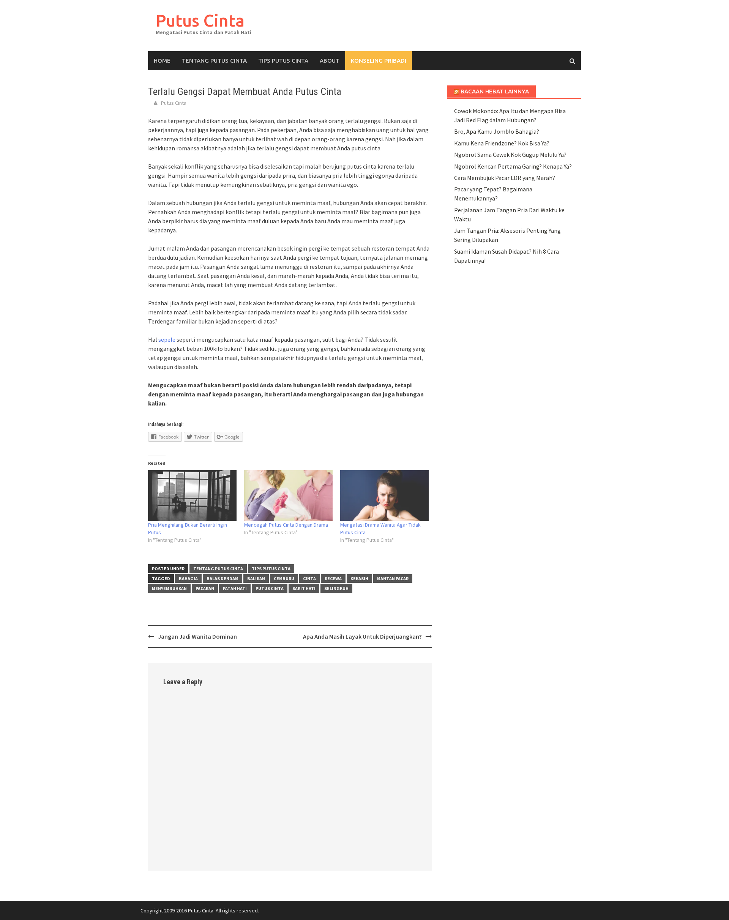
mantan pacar (393, 578)
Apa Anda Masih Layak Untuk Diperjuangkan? (362, 636)
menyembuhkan (169, 588)
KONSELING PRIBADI (378, 60)
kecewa (333, 578)
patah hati (235, 588)
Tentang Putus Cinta (214, 60)
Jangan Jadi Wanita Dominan (197, 636)
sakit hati (304, 588)
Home (162, 60)
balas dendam (222, 578)
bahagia (188, 578)
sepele (166, 339)
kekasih (359, 578)
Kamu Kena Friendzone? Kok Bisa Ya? (501, 143)
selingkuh (336, 588)
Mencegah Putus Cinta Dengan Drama (286, 524)
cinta (309, 578)
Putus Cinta (200, 20)
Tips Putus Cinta (283, 60)
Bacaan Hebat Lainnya (495, 91)
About (329, 60)
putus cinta (270, 588)
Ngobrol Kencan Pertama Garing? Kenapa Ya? (513, 166)
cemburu (284, 578)
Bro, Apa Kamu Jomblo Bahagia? (496, 131)
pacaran (205, 588)
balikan (256, 578)
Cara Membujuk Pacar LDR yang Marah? (504, 177)
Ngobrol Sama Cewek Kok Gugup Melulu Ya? (510, 154)
